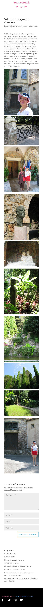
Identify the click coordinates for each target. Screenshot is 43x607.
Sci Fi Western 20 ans (11, 563)
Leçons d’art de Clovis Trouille (14, 570)
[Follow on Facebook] (2, 600)
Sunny (8, 26)
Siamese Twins (9, 557)
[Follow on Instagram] (15, 600)
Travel (25, 26)
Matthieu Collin (28, 596)
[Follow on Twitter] (8, 600)
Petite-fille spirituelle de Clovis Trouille (17, 566)
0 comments (33, 26)
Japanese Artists (10, 553)
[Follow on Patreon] (21, 600)
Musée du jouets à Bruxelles (14, 560)
